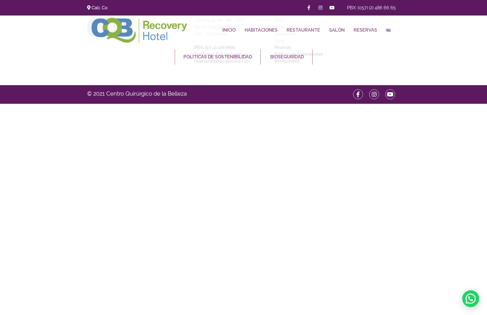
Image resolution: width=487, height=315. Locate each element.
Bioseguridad (287, 57)
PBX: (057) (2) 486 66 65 (371, 7)
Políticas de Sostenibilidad (217, 57)
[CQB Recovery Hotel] (139, 30)
